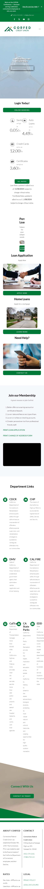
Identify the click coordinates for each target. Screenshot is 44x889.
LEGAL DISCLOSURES (31, 885)
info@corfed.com (29, 15)
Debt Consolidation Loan (22, 68)
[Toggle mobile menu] (40, 29)
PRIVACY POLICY (30, 880)
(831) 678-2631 (18, 15)
